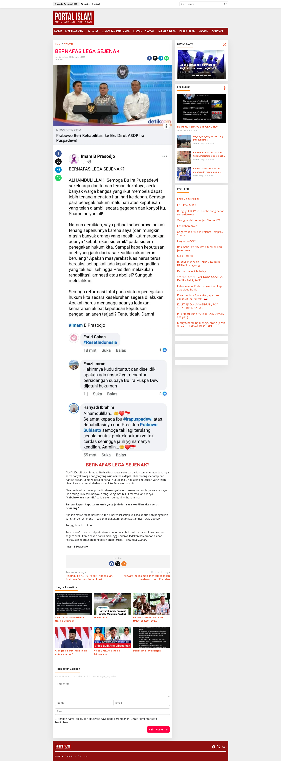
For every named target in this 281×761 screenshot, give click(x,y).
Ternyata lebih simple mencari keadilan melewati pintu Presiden (146, 576)
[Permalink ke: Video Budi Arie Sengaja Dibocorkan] (112, 637)
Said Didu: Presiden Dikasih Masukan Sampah (69, 619)
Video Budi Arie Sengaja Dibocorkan (107, 652)
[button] (225, 4)
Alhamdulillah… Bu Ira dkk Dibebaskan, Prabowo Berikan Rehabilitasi (89, 576)
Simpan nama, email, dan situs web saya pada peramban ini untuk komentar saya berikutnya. (106, 720)
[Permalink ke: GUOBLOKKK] (112, 603)
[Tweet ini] (155, 58)
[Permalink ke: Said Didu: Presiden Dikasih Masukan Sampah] (73, 603)
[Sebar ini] (149, 58)
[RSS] (124, 563)
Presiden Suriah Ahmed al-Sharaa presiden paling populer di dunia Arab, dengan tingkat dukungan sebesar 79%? (201, 66)
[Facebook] (111, 563)
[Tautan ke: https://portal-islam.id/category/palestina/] (224, 88)
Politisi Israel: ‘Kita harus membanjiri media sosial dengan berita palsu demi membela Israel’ (207, 170)
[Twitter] (117, 563)
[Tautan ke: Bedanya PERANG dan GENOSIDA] (201, 108)
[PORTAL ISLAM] (73, 17)
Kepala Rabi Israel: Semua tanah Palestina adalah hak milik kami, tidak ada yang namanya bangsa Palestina (208, 154)
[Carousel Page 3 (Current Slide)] (201, 75)
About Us (71, 756)
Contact (84, 756)
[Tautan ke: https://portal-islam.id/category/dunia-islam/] (224, 44)
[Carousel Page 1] (193, 75)
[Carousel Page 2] (197, 75)
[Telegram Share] (160, 58)
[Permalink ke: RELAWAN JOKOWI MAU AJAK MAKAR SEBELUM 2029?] (151, 603)
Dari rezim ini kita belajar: (147, 650)
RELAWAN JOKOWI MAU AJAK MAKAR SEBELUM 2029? (148, 619)
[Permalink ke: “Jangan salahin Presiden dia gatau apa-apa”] (73, 637)
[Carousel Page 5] (209, 75)
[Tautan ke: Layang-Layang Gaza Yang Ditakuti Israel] (184, 141)
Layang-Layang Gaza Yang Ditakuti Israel (208, 138)
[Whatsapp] (166, 58)
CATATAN (59, 59)
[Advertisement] (203, 350)
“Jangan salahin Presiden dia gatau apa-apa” (71, 652)
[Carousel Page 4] (205, 75)
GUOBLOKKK (100, 617)
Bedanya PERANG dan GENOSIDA (197, 126)
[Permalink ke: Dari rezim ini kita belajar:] (151, 637)
